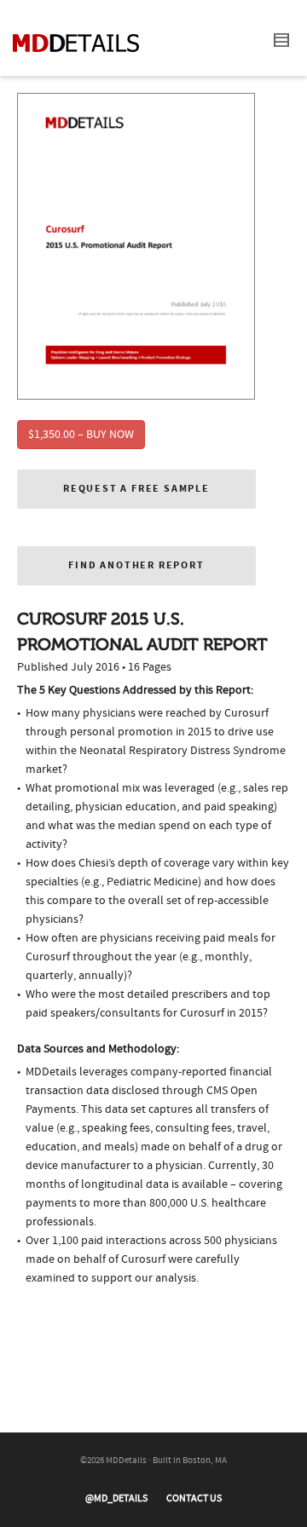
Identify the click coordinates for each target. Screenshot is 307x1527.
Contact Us (194, 1498)
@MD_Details (116, 1498)
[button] (136, 489)
